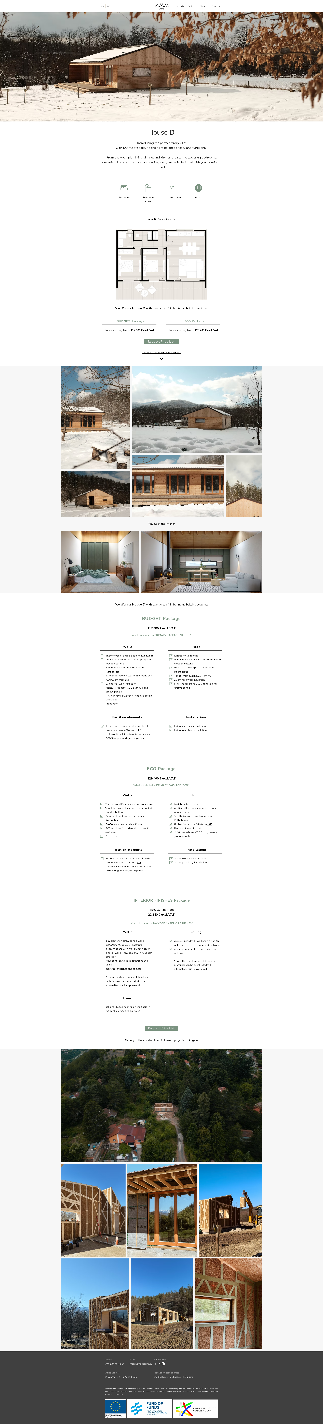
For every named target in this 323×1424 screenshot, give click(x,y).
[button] (180, 6)
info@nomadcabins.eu (140, 1364)
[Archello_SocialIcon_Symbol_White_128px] (163, 1363)
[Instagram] (159, 1363)
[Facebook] (155, 1363)
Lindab (178, 655)
